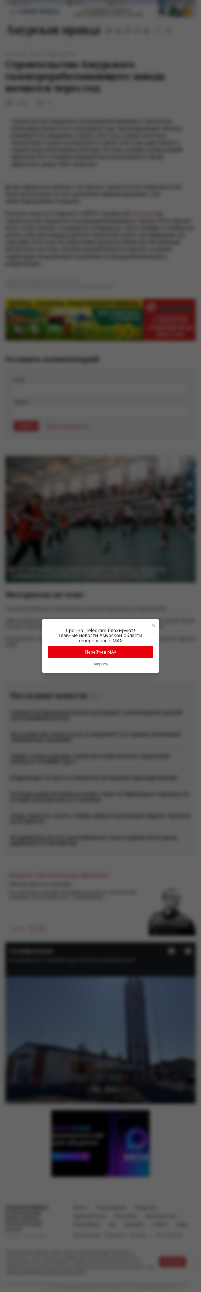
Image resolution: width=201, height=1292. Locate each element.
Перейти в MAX (100, 652)
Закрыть (100, 663)
